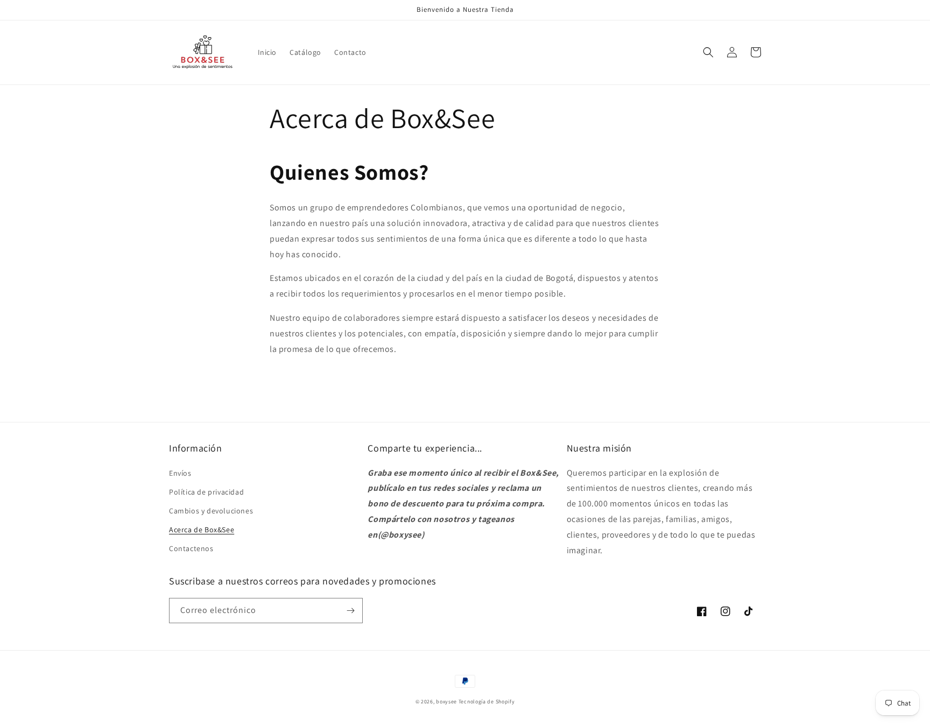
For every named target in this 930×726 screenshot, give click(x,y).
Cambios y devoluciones (211, 511)
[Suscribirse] (350, 610)
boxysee (446, 701)
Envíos (180, 473)
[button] (708, 52)
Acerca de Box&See (201, 529)
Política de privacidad (206, 492)
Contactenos (191, 548)
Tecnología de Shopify (487, 701)
